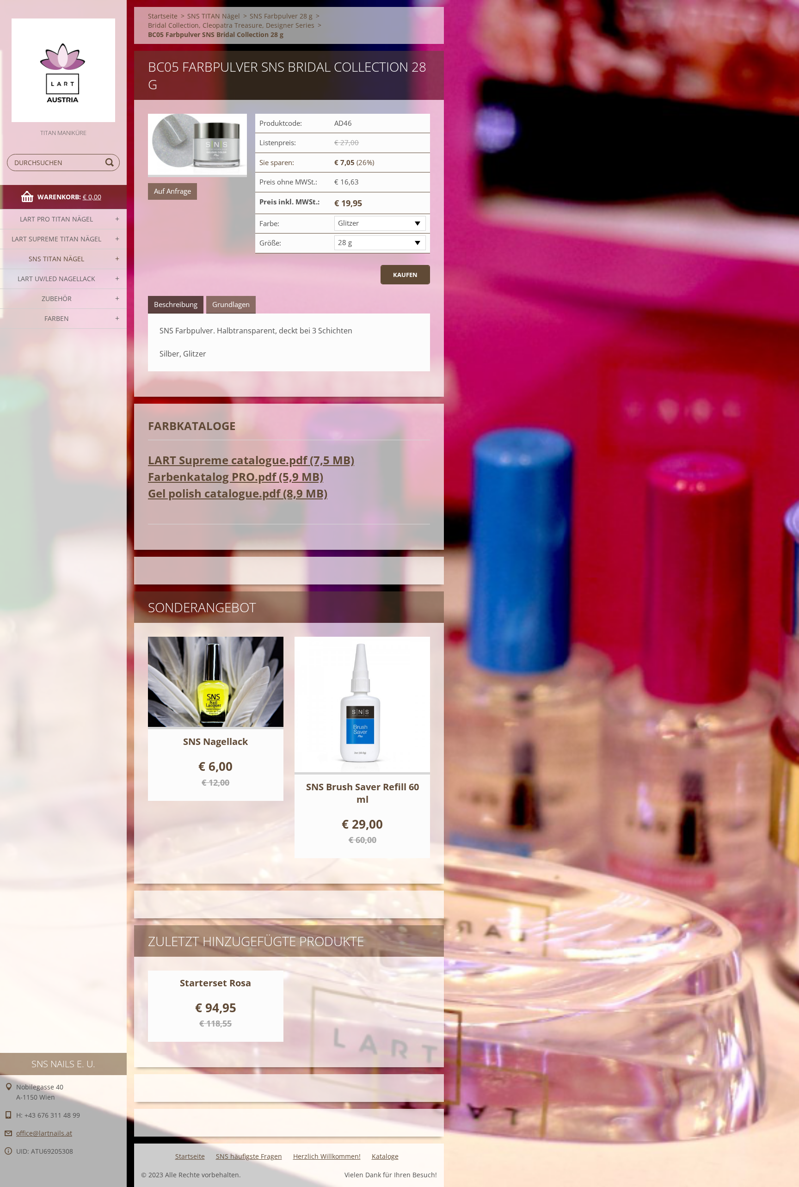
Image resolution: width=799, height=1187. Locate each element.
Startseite (163, 16)
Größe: (270, 242)
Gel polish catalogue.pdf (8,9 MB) (237, 493)
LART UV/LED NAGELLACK (56, 278)
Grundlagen (231, 304)
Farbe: (269, 223)
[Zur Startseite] (63, 64)
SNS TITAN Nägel (56, 258)
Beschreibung (175, 304)
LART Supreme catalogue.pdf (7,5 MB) (251, 459)
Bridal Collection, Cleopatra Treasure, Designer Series (231, 25)
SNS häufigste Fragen (249, 1156)
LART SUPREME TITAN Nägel (56, 238)
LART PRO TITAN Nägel (56, 219)
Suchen (111, 162)
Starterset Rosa (215, 983)
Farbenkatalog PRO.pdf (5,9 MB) (235, 476)
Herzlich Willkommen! (327, 1156)
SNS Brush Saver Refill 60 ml (362, 793)
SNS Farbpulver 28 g (281, 16)
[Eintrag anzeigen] (215, 683)
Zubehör (57, 298)
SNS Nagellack (215, 741)
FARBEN (56, 318)
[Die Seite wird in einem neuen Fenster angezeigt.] (197, 145)
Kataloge (385, 1156)
